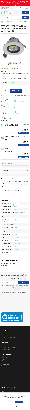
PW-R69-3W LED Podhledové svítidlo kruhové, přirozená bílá (12, 138)
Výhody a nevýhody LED (9, 337)
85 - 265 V (15, 98)
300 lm (14, 100)
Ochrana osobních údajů (9, 347)
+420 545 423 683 (5, 7)
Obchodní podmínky (8, 346)
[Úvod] (7, 13)
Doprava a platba (8, 349)
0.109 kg (15, 114)
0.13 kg (14, 116)
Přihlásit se (22, 282)
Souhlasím (19, 402)
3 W (14, 99)
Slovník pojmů (7, 335)
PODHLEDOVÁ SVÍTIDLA (10, 21)
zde (21, 406)
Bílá (14, 110)
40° (13, 117)
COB (14, 106)
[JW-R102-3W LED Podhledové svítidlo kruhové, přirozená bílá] (3, 150)
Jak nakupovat (7, 334)
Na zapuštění (16, 113)
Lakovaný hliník (16, 109)
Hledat (26, 17)
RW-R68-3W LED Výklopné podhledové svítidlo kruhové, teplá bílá (12, 125)
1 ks (14, 103)
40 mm (14, 111)
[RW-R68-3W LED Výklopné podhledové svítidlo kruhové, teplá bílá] (3, 126)
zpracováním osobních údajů (12, 285)
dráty (14, 107)
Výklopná (19, 21)
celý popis (24, 78)
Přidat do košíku (16, 91)
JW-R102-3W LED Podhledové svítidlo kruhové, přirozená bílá (12, 150)
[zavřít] (28, 1)
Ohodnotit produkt (14, 68)
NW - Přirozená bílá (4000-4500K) (20, 101)
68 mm (14, 112)
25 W (14, 104)
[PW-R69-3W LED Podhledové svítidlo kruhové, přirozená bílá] (3, 138)
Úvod (2, 21)
